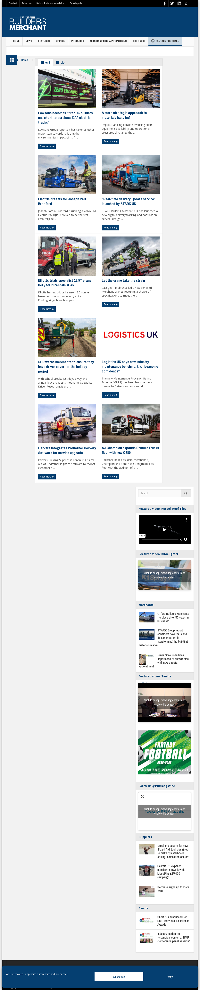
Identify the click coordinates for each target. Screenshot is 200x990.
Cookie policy (76, 3)
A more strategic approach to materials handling (124, 115)
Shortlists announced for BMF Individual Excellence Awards (173, 920)
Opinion (60, 41)
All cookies (119, 977)
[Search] (186, 493)
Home (16, 41)
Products (77, 41)
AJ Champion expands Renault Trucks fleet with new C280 (130, 450)
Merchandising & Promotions (108, 41)
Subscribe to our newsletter (50, 3)
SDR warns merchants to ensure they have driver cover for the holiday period (66, 367)
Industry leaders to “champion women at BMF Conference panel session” (173, 937)
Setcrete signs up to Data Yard (173, 889)
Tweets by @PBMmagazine (164, 811)
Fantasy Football (167, 41)
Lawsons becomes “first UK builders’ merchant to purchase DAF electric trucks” (65, 118)
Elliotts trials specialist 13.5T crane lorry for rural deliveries (64, 282)
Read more (46, 146)
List (62, 62)
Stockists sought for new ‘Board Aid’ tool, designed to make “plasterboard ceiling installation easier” (173, 851)
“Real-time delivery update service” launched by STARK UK (128, 201)
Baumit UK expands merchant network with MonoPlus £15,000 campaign (171, 871)
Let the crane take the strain (123, 280)
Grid (47, 62)
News (29, 41)
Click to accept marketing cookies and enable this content (164, 575)
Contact (13, 3)
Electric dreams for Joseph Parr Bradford (62, 201)
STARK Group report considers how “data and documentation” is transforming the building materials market (163, 637)
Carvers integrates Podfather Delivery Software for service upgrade (67, 450)
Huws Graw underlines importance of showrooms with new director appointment (164, 660)
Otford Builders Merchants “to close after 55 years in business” (173, 617)
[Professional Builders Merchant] (27, 22)
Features (44, 41)
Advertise (26, 3)
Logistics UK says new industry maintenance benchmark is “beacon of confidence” (130, 366)
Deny (170, 977)
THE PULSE (139, 41)
